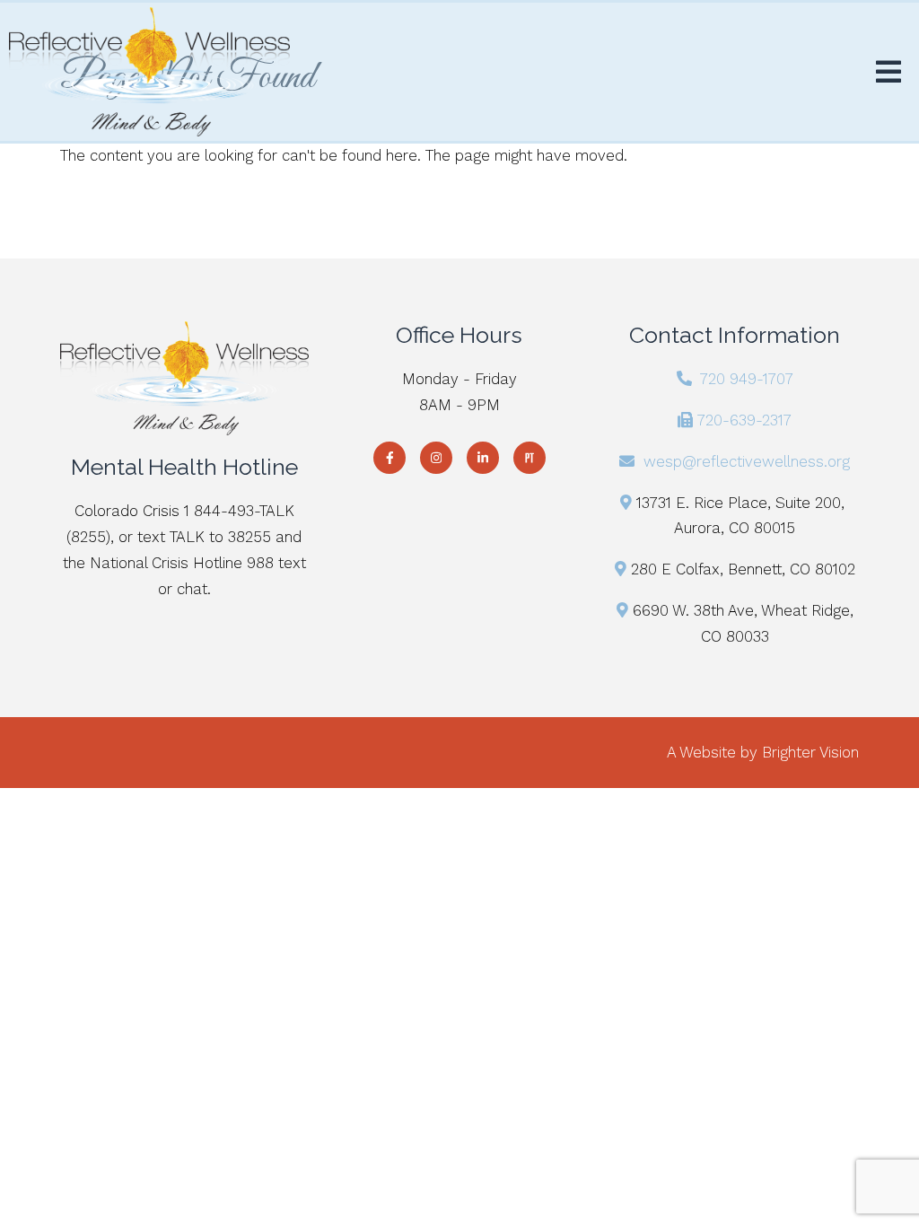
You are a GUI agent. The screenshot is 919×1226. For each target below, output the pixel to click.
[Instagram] (436, 458)
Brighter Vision (810, 752)
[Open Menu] (888, 71)
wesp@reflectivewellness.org (746, 461)
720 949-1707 (746, 379)
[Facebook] (389, 458)
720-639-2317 (744, 420)
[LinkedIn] (483, 458)
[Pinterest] (529, 458)
